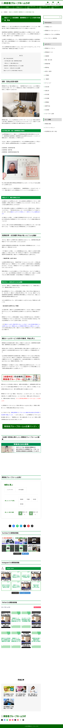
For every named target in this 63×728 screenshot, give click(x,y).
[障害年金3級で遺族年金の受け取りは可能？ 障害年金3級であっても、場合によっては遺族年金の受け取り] (36, 586)
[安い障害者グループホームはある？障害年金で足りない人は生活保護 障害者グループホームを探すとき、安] (26, 586)
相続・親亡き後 (48, 59)
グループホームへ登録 (55, 7)
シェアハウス (10, 489)
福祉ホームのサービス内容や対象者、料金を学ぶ (13, 70)
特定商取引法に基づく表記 (51, 131)
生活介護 (47, 86)
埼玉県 (34, 499)
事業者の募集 (48, 123)
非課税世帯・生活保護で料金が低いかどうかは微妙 (14, 65)
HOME (7, 7)
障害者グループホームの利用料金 (52, 34)
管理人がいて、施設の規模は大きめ (11, 63)
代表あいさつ (19, 7)
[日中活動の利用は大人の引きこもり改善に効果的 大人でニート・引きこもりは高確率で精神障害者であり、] (16, 576)
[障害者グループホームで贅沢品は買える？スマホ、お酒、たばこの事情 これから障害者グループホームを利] (6, 576)
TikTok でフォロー (37, 607)
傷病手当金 (47, 105)
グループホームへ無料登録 (51, 38)
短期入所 (47, 90)
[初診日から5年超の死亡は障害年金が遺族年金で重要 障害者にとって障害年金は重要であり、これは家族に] (6, 586)
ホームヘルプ (48, 82)
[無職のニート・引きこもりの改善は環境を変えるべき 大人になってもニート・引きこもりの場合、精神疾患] (16, 586)
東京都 (21, 504)
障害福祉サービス (49, 52)
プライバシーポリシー (50, 127)
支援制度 (47, 56)
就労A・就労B (48, 71)
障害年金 (47, 67)
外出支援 (47, 94)
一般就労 (47, 79)
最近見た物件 (48, 4)
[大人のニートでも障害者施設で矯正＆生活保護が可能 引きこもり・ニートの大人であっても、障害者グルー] (26, 576)
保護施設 (47, 102)
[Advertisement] (21, 464)
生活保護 (47, 109)
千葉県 (28, 499)
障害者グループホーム (50, 48)
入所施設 (47, 75)
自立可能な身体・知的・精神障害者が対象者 (13, 60)
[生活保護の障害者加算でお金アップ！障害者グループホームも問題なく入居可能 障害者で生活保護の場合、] (36, 576)
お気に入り (53, 4)
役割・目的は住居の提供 (8, 58)
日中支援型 (21, 489)
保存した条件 (58, 4)
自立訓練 (47, 98)
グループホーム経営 (49, 113)
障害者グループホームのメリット (52, 30)
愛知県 (21, 499)
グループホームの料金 (43, 7)
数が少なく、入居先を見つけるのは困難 (12, 68)
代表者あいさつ (48, 26)
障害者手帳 (47, 63)
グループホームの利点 (31, 7)
